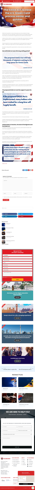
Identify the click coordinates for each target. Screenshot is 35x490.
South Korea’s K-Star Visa (10, 240)
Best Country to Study (9, 227)
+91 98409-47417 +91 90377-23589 (18, 1)
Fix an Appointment (7, 1)
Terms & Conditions (10, 277)
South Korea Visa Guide (10, 236)
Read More (17, 297)
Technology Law (9, 232)
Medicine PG (8, 223)
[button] (32, 4)
